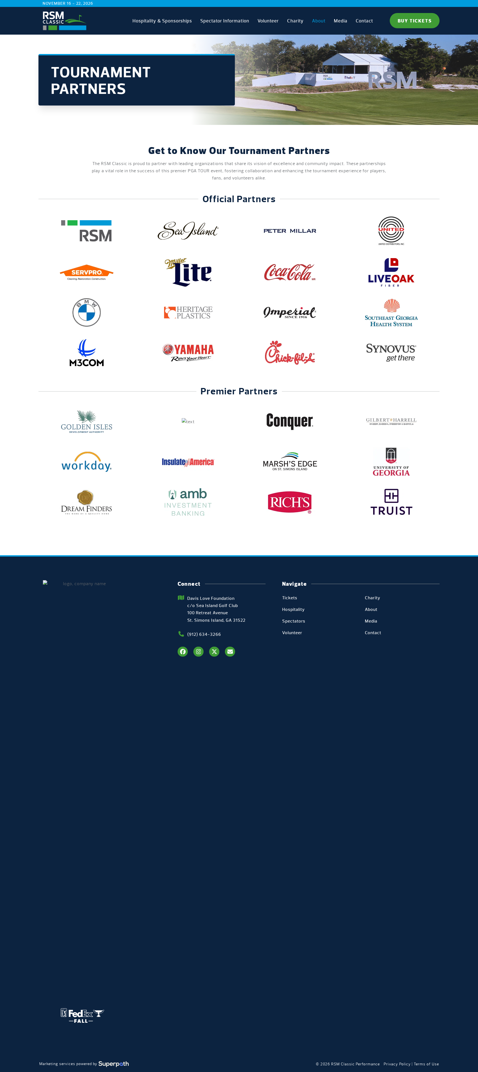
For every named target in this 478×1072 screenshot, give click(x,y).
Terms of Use (426, 1064)
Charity (372, 597)
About (371, 609)
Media (371, 621)
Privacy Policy (397, 1064)
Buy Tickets (415, 21)
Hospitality (293, 609)
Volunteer (292, 632)
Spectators (293, 621)
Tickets (289, 597)
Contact (373, 632)
